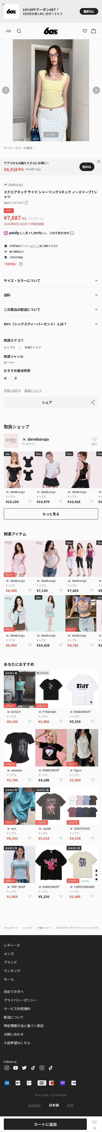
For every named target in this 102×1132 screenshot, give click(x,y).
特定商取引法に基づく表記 (24, 1025)
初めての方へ (14, 991)
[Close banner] (4, 4)
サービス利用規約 (17, 1008)
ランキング (12, 970)
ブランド (10, 962)
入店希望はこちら (17, 1042)
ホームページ (11, 927)
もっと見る (51, 514)
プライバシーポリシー (20, 1000)
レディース (12, 945)
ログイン (34, 246)
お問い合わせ (12, 390)
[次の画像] (96, 90)
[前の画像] (5, 90)
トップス (9, 347)
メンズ (9, 953)
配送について (33, 390)
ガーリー (9, 362)
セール (9, 979)
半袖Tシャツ (33, 347)
